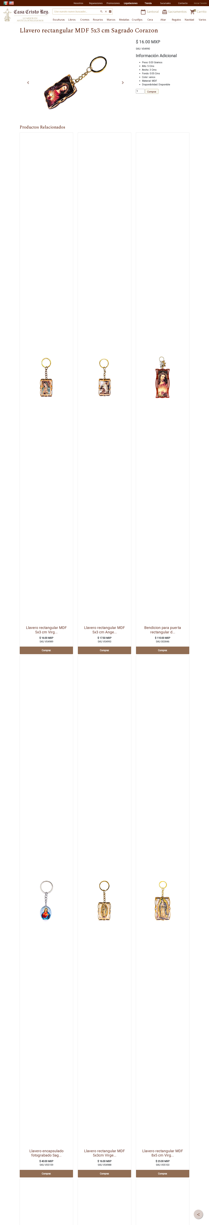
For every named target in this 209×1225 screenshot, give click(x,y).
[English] (11, 2)
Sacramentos (174, 12)
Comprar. (152, 91)
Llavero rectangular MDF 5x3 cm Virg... (46, 630)
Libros (72, 19)
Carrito (198, 12)
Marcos (111, 19)
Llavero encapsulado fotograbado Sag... (46, 1153)
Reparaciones (96, 3)
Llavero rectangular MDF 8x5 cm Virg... (162, 1153)
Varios (202, 19)
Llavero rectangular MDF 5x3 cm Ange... (104, 630)
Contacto (183, 3)
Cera (150, 19)
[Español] (6, 2)
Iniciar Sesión (200, 3)
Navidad (189, 19)
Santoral (149, 12)
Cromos (84, 19)
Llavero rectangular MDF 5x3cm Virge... (104, 1153)
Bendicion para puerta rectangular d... (162, 630)
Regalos (176, 19)
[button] (28, 82)
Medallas (124, 19)
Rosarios (98, 19)
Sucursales (165, 3)
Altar (163, 19)
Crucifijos (137, 19)
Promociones (113, 3)
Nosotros (78, 3)
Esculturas (59, 19)
